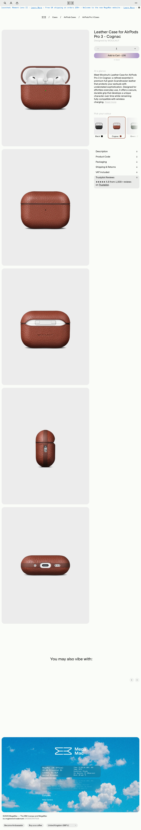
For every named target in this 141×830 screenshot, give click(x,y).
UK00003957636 (31, 818)
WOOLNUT (113, 40)
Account (70, 804)
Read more (110, 102)
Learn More (36, 7)
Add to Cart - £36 (117, 55)
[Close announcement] (139, 8)
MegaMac (13, 816)
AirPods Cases (70, 17)
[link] (99, 127)
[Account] (11, 3)
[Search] (5, 3)
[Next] (137, 680)
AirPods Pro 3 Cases (90, 17)
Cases (54, 17)
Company (70, 795)
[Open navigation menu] (136, 3)
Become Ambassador (13, 825)
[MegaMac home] (70, 3)
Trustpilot (104, 184)
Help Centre (70, 800)
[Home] (44, 17)
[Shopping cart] (17, 3)
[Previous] (131, 680)
